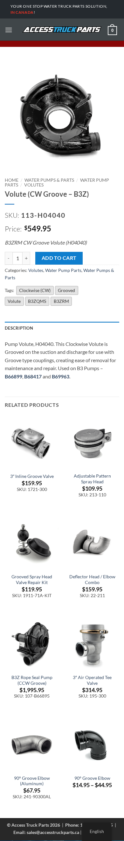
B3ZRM (61, 301)
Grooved (66, 290)
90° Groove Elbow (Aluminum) (32, 781)
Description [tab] (19, 328)
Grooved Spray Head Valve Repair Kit (31, 579)
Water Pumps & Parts (49, 180)
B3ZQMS (37, 301)
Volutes (34, 184)
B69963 (60, 376)
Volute (14, 301)
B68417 (33, 376)
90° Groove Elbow (92, 778)
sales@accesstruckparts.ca (53, 832)
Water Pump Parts (63, 270)
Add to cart (59, 258)
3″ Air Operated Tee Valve (92, 680)
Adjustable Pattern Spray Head (92, 478)
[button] (8, 30)
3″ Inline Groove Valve (32, 476)
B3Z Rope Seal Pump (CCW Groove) (31, 680)
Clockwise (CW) (35, 290)
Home (11, 180)
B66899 (13, 376)
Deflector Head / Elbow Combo (92, 579)
